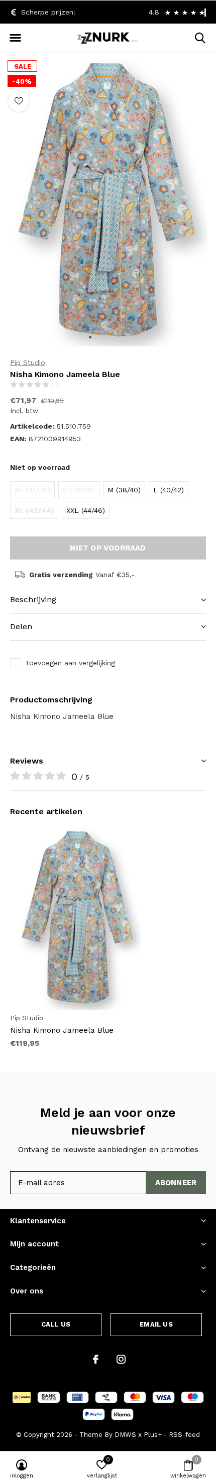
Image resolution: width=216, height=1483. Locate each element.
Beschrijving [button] (33, 599)
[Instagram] (121, 1359)
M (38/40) (124, 490)
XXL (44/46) (85, 510)
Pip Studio (27, 362)
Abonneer (176, 1182)
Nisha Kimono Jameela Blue (62, 1030)
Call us (55, 1324)
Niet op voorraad (108, 547)
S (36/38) (79, 490)
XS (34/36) (32, 490)
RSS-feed (184, 1434)
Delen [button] (21, 626)
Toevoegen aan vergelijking (70, 663)
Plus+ (153, 1434)
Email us (156, 1324)
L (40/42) (168, 490)
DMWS (125, 1434)
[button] (15, 38)
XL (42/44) (34, 510)
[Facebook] (95, 1359)
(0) (56, 384)
